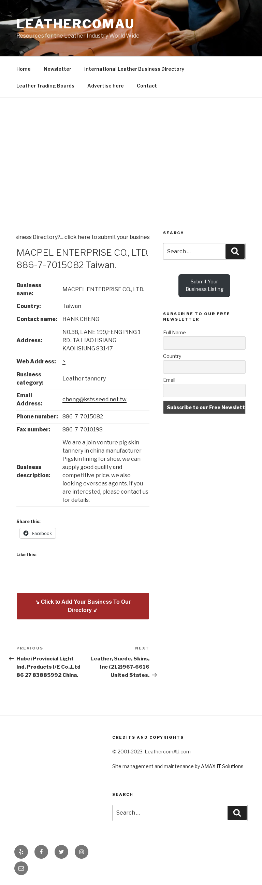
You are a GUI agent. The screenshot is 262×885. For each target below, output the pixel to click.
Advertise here (105, 86)
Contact (147, 86)
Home (23, 69)
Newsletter (57, 69)
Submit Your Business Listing (204, 285)
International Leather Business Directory (134, 69)
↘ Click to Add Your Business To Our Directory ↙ (83, 606)
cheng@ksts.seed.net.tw (94, 399)
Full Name (174, 332)
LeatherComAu (75, 23)
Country (172, 356)
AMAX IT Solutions (222, 766)
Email (169, 380)
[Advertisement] (131, 149)
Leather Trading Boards (45, 86)
